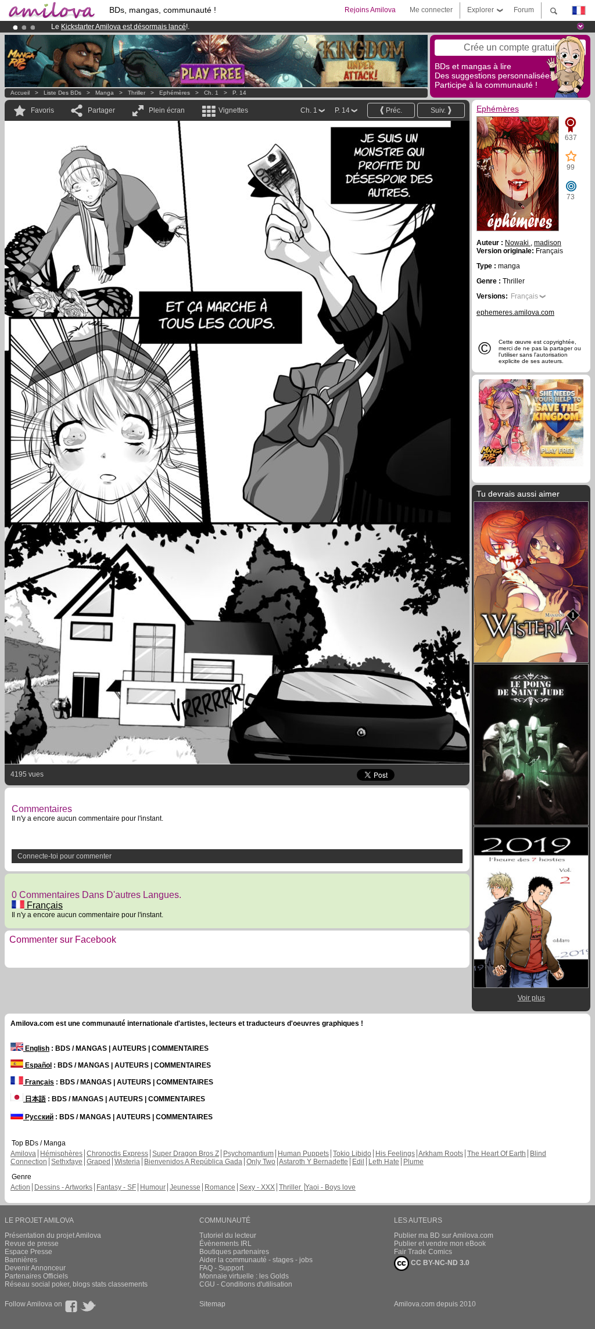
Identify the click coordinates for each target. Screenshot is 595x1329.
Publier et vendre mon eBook (440, 1244)
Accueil (20, 92)
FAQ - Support (221, 1268)
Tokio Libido (352, 1154)
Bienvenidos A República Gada (193, 1162)
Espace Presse (28, 1252)
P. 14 (239, 92)
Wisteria (127, 1162)
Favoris (42, 110)
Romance (220, 1187)
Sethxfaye (67, 1162)
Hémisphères (61, 1154)
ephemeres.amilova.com (515, 312)
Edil (358, 1162)
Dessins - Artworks (63, 1187)
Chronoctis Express (117, 1154)
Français (43, 905)
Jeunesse (185, 1187)
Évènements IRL (225, 1244)
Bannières (21, 1260)
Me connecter (431, 10)
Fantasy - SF (116, 1187)
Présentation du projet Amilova (53, 1235)
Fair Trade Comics (423, 1252)
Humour (153, 1187)
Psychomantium (248, 1154)
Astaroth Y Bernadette (313, 1162)
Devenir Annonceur (35, 1268)
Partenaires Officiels (36, 1276)
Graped (98, 1162)
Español (37, 1065)
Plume (413, 1162)
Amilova (23, 1154)
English (36, 1048)
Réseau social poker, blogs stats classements (76, 1284)
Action (20, 1187)
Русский (38, 1117)
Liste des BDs (62, 92)
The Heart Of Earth (496, 1154)
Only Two (260, 1162)
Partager (101, 110)
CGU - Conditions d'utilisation (245, 1284)
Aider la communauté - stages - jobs (256, 1260)
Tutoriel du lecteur (227, 1235)
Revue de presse (32, 1244)
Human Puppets (303, 1154)
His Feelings (395, 1154)
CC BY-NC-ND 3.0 (439, 1263)
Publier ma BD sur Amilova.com (443, 1235)
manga (104, 92)
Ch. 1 (211, 92)
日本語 (34, 1099)
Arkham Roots (440, 1154)
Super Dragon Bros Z (185, 1154)
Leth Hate (383, 1162)
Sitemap (212, 1304)
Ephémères (174, 92)
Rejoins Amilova (370, 10)
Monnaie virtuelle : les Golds (244, 1276)
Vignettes (233, 110)
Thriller (137, 92)
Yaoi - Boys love (330, 1187)
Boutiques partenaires (234, 1252)
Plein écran (167, 110)
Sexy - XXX (257, 1187)
